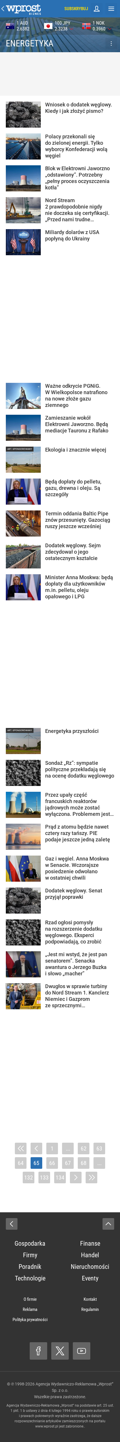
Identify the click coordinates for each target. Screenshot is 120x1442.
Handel (90, 1255)
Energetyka (29, 43)
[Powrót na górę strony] (108, 1224)
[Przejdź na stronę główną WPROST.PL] (3, 8)
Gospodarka (30, 1243)
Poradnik (30, 1266)
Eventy (90, 1278)
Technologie (30, 1278)
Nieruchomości (90, 1266)
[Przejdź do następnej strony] (76, 1177)
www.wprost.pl (46, 1426)
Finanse (90, 1243)
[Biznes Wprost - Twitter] (60, 1351)
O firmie (30, 1299)
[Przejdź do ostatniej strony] (91, 1177)
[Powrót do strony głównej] (11, 1224)
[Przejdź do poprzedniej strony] (36, 1148)
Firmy (30, 1255)
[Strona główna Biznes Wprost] (23, 8)
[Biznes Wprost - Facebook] (38, 1351)
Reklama (30, 1309)
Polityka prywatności (30, 1319)
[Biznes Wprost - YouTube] (81, 1351)
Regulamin (90, 1309)
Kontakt (90, 1299)
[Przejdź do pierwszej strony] (21, 1148)
